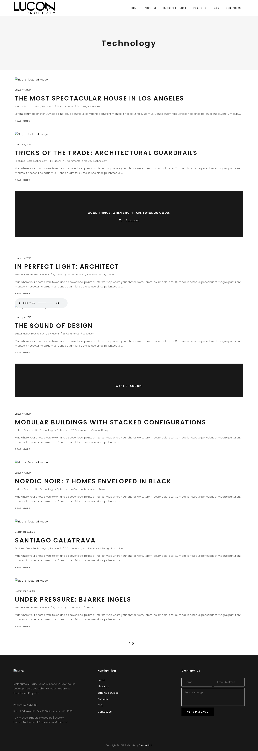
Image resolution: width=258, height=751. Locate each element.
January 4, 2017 (23, 89)
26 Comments (70, 333)
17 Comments (72, 161)
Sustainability (31, 106)
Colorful (95, 430)
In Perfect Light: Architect (67, 266)
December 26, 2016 (25, 531)
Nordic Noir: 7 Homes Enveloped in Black (93, 481)
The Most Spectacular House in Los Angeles (99, 98)
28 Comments (75, 274)
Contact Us (105, 711)
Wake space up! (129, 386)
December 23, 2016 (25, 590)
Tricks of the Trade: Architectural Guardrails (106, 153)
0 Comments (78, 489)
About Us (103, 686)
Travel (110, 274)
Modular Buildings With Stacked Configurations (110, 422)
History (19, 106)
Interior (94, 489)
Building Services (108, 693)
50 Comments (65, 106)
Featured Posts (23, 161)
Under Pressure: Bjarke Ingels (73, 599)
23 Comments (79, 430)
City (90, 161)
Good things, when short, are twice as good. (129, 213)
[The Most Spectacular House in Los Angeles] (31, 79)
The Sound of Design (54, 325)
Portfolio (103, 699)
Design (85, 106)
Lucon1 (49, 106)
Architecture (22, 274)
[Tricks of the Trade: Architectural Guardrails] (31, 134)
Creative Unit (145, 745)
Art (78, 106)
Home (101, 680)
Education (88, 333)
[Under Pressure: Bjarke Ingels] (31, 580)
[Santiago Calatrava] (31, 521)
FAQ (100, 705)
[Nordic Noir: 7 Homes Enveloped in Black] (31, 462)
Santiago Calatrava (55, 540)
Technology (40, 161)
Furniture (95, 106)
